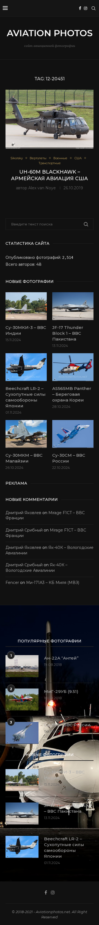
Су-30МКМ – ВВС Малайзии (24, 458)
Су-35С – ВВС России (67, 724)
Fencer (12, 582)
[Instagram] (85, 8)
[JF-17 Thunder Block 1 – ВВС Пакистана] (73, 306)
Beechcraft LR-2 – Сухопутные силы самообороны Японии (26, 397)
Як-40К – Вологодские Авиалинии (36, 567)
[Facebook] (80, 8)
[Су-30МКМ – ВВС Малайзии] (26, 434)
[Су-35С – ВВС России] (22, 733)
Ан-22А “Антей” (61, 658)
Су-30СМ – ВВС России (68, 458)
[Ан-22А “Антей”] (22, 666)
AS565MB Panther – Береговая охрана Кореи (71, 394)
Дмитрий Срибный (24, 530)
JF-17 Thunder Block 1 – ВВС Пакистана (67, 333)
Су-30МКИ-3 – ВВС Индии (26, 330)
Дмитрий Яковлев (23, 512)
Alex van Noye (42, 187)
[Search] (93, 8)
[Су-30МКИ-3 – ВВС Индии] (26, 306)
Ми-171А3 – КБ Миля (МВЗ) (52, 582)
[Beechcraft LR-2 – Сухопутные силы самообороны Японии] (26, 367)
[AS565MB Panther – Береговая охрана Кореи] (73, 367)
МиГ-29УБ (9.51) (61, 691)
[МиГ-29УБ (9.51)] (22, 700)
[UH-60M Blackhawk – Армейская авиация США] (50, 119)
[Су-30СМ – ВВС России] (73, 434)
